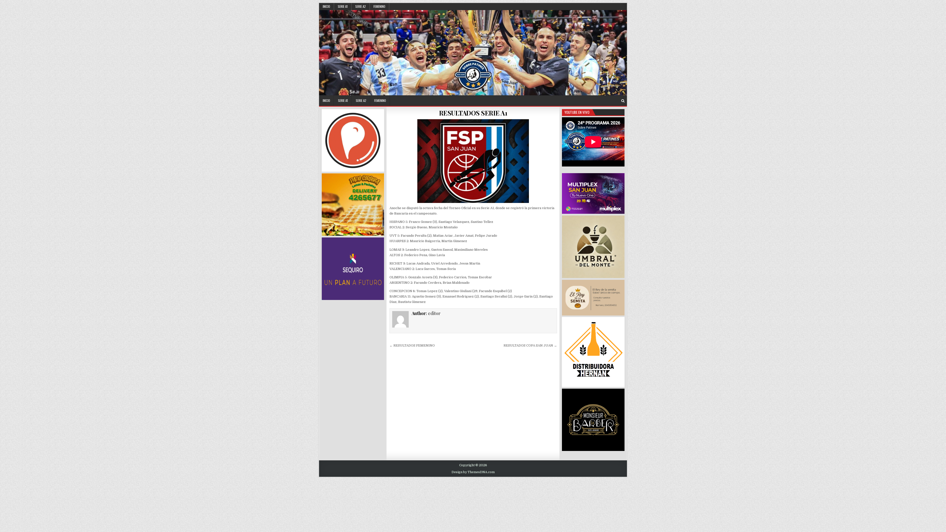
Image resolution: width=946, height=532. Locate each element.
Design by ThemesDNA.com (473, 472)
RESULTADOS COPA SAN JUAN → (530, 345)
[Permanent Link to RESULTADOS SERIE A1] (473, 161)
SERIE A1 (343, 6)
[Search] (623, 100)
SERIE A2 (360, 6)
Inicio (326, 6)
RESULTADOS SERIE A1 (473, 113)
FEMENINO (379, 6)
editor (434, 313)
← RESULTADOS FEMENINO (412, 345)
